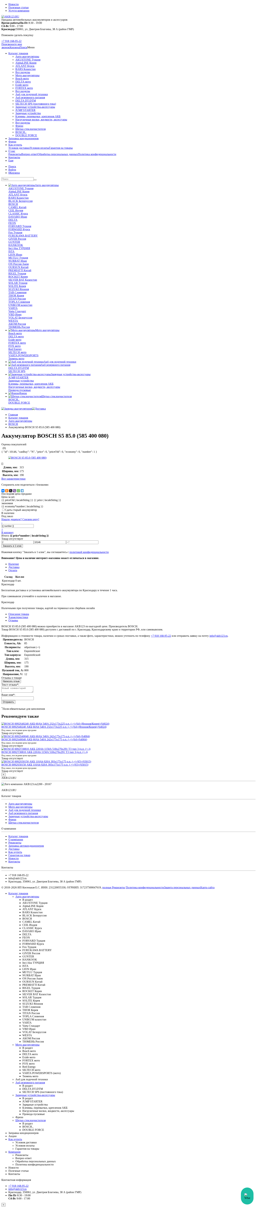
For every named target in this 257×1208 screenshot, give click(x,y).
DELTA (12, 219)
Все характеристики (13, 478)
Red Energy (15, 349)
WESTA (13, 320)
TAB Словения (17, 292)
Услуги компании (18, 10)
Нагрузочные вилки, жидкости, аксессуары (41, 119)
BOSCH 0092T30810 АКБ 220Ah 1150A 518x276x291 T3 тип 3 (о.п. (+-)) (44, 752)
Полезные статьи (18, 7)
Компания (14, 1151)
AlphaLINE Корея (25, 62)
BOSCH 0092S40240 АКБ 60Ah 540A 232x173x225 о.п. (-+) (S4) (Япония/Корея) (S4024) (53, 726)
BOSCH (13, 204)
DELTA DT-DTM (25, 100)
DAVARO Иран (17, 216)
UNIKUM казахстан (20, 304)
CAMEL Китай (17, 207)
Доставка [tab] (13, 567)
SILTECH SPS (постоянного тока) (35, 103)
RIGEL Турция (17, 273)
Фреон (19, 125)
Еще (10, 160)
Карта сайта (207, 887)
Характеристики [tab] (18, 617)
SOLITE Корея (17, 286)
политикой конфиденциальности (89, 552)
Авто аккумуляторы (27, 56)
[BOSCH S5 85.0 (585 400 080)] (27, 457)
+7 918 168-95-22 (11, 41)
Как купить (15, 144)
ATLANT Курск (24, 65)
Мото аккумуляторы (27, 75)
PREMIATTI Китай (19, 270)
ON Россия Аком (18, 264)
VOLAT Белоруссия (20, 317)
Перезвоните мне (11, 44)
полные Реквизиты (113, 887)
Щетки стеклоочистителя (30, 128)
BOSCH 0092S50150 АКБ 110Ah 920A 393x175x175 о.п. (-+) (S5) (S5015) (44, 764)
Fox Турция (15, 232)
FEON (12, 223)
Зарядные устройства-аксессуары (35, 106)
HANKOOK (15, 245)
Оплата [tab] (12, 570)
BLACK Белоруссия (20, 200)
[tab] (13, 620)
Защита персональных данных (182, 887)
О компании (15, 839)
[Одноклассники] (6, 490)
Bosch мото (22, 78)
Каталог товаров (18, 53)
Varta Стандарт (17, 311)
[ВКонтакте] (3, 490)
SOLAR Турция (17, 282)
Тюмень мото (16, 358)
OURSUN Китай (18, 267)
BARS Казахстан (25, 69)
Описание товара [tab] (18, 614)
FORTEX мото (24, 88)
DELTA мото (23, 81)
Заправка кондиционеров (23, 138)
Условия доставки (19, 147)
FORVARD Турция (19, 226)
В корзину (7, 532)
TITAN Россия (17, 298)
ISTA (11, 251)
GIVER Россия (17, 238)
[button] (23, 47)
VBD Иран (15, 314)
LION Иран (15, 254)
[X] (10, 490)
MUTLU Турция (18, 257)
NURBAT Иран (17, 260)
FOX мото (14, 345)
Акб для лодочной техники (31, 94)
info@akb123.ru (218, 635)
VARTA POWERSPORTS (23, 355)
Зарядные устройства (28, 113)
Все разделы (22, 72)
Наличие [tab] (13, 563)
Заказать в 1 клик (12, 546)
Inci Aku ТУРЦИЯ (19, 248)
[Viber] (14, 490)
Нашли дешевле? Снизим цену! (20, 519)
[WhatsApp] (18, 490)
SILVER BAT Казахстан (22, 279)
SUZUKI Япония (18, 289)
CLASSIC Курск (18, 213)
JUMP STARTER (25, 110)
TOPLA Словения (19, 301)
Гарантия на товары (61, 147)
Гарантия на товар (19, 855)
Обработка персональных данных (58, 154)
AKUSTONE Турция (27, 59)
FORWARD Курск (19, 229)
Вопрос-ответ (29, 154)
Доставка (13, 848)
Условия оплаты (39, 147)
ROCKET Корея (18, 276)
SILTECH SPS (16, 371)
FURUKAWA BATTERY (23, 235)
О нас (11, 151)
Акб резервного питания (30, 97)
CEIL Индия (15, 210)
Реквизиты (14, 154)
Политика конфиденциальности (97, 154)
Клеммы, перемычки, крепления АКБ (37, 116)
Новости (13, 4)
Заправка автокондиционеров (26, 845)
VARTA (13, 308)
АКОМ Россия (17, 323)
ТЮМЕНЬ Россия (19, 327)
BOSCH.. (20, 132)
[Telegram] (22, 490)
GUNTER (14, 241)
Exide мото (21, 84)
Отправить (8, 702)
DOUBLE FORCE (26, 135)
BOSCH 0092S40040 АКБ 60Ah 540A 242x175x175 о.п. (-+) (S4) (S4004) (44, 739)
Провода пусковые (19, 390)
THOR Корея (16, 295)
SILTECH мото (17, 352)
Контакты (14, 157)
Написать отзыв (11, 681)
